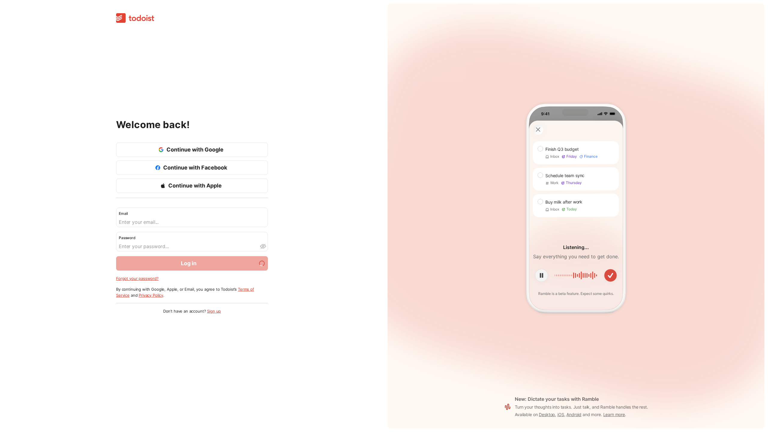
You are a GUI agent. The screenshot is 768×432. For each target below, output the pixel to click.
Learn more (614, 414)
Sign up (214, 311)
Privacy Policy (151, 295)
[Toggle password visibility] (262, 246)
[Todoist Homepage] (135, 18)
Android (573, 414)
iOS (560, 414)
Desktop (547, 414)
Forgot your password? (137, 278)
